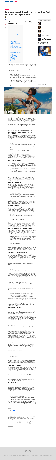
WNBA (18, 2)
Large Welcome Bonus (13, 42)
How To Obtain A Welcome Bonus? (15, 27)
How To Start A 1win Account (14, 30)
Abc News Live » (12, 39)
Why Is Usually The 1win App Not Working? (16, 35)
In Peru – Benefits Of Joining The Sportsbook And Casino (15, 50)
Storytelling (14, 2)
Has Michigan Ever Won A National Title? (16, 29)
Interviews (29, 2)
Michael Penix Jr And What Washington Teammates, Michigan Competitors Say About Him (15, 52)
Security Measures (12, 58)
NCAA (21, 2)
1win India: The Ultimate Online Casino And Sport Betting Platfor (22, 431)
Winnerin (11, 49)
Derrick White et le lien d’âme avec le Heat (46, 23)
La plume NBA (8, 2)
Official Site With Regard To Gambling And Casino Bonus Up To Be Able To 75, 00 (10, 432)
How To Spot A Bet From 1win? (14, 38)
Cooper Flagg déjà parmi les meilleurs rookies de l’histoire (46, 39)
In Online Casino (12, 57)
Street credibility (36, 2)
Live (10, 28)
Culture (45, 2)
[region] (28, 100)
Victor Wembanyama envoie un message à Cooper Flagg (46, 35)
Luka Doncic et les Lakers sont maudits (46, 31)
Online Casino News (13, 59)
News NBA (41, 2)
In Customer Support (13, 55)
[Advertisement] (44, 64)
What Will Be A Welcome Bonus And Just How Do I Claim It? (16, 44)
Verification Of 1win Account (14, 32)
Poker (11, 60)
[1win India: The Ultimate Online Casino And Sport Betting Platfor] (12, 418)
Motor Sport (12, 54)
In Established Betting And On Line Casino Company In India (16, 47)
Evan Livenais (10, 17)
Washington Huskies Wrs (13, 45)
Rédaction (24, 2)
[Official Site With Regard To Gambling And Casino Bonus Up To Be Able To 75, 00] (22, 419)
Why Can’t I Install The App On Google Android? (15, 34)
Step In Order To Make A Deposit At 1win (16, 40)
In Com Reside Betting (13, 33)
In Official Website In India (14, 46)
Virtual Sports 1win (13, 61)
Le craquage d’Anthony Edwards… (45, 27)
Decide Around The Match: (14, 56)
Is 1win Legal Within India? (14, 41)
